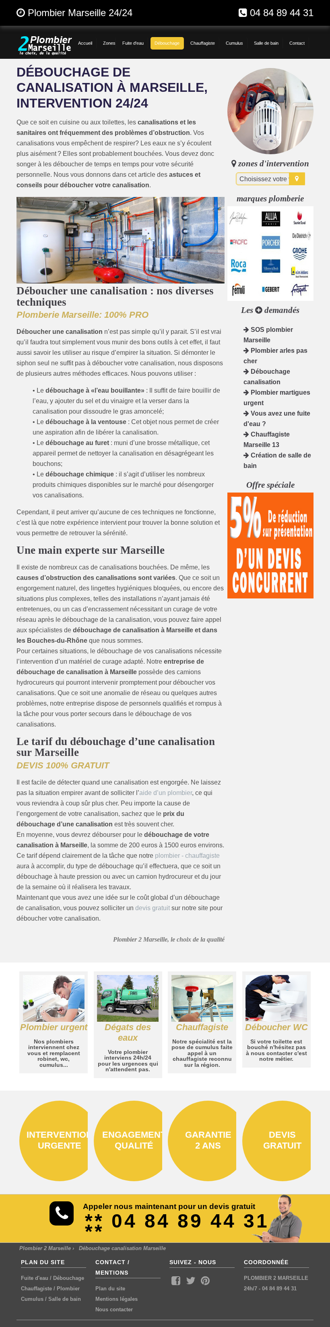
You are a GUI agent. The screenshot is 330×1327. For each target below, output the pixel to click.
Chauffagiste (36, 1289)
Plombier (68, 1289)
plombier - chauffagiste (187, 855)
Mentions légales (116, 1299)
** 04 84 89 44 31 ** (177, 1226)
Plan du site (110, 1289)
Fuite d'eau (34, 1278)
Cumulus (32, 1299)
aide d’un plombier (165, 792)
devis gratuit (152, 908)
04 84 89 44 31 (282, 12)
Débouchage (68, 1278)
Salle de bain (64, 1299)
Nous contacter (114, 1309)
